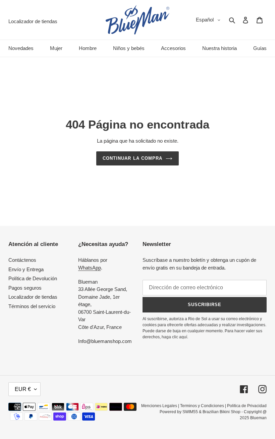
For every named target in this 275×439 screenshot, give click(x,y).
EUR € (23, 389)
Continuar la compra (132, 158)
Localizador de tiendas (32, 297)
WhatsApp (89, 268)
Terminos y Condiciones (202, 405)
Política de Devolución (32, 278)
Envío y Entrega (26, 269)
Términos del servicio (31, 306)
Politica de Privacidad (247, 405)
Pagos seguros (25, 288)
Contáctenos (22, 260)
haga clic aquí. (175, 337)
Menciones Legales (159, 405)
